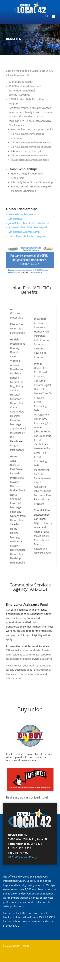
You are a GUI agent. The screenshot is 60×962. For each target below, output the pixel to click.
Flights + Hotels (43, 523)
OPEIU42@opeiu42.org (22, 857)
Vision (13, 356)
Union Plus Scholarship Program (27, 236)
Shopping (15, 498)
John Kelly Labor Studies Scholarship (32, 182)
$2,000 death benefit (20, 81)
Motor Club (16, 317)
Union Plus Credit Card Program (40, 372)
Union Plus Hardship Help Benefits (18, 558)
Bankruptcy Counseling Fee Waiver (42, 423)
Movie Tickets (42, 535)
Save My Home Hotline (15, 528)
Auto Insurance (42, 340)
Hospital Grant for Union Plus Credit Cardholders (17, 403)
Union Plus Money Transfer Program (43, 393)
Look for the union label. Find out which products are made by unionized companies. (29, 757)
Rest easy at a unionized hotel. (27, 797)
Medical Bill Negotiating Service (16, 386)
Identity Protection (19, 94)
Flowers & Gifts (43, 552)
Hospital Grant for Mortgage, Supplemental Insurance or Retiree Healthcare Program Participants (18, 432)
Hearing (14, 348)
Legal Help (16, 503)
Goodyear (16, 313)
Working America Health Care (17, 365)
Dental (14, 352)
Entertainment (42, 514)
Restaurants (41, 548)
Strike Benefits (42, 448)
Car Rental (40, 518)
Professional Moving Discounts (17, 482)
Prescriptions (17, 343)
